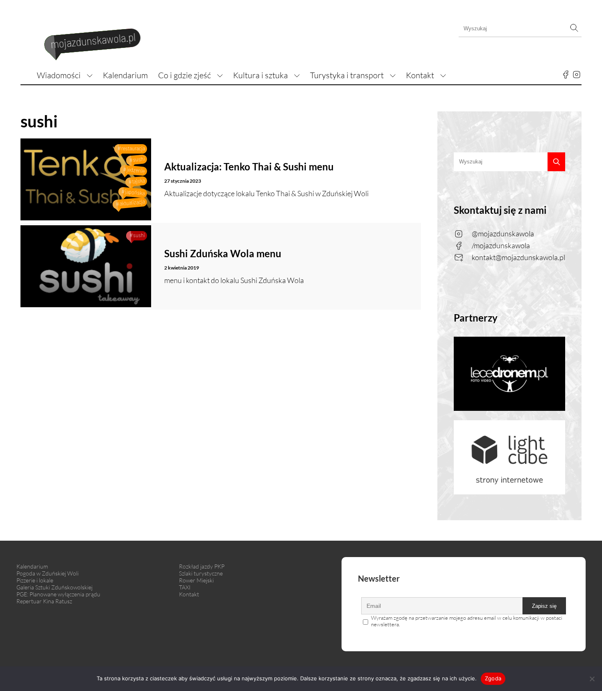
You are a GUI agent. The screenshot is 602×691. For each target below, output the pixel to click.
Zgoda (493, 678)
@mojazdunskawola (503, 233)
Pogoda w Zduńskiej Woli (47, 573)
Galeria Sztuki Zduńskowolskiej (54, 587)
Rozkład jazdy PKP (201, 566)
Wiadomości (59, 75)
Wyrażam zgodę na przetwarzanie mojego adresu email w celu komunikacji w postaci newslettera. (466, 621)
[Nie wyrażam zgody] (592, 679)
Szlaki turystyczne (201, 573)
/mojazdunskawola (501, 245)
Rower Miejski (196, 580)
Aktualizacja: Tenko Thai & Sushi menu (249, 166)
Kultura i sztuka (260, 75)
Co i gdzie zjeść (184, 75)
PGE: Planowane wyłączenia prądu (58, 594)
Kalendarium (125, 75)
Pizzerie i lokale (34, 580)
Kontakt (420, 75)
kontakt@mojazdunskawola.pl (518, 257)
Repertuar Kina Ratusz (44, 601)
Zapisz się (544, 606)
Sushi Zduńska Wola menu (222, 253)
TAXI (184, 587)
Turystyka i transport (347, 75)
